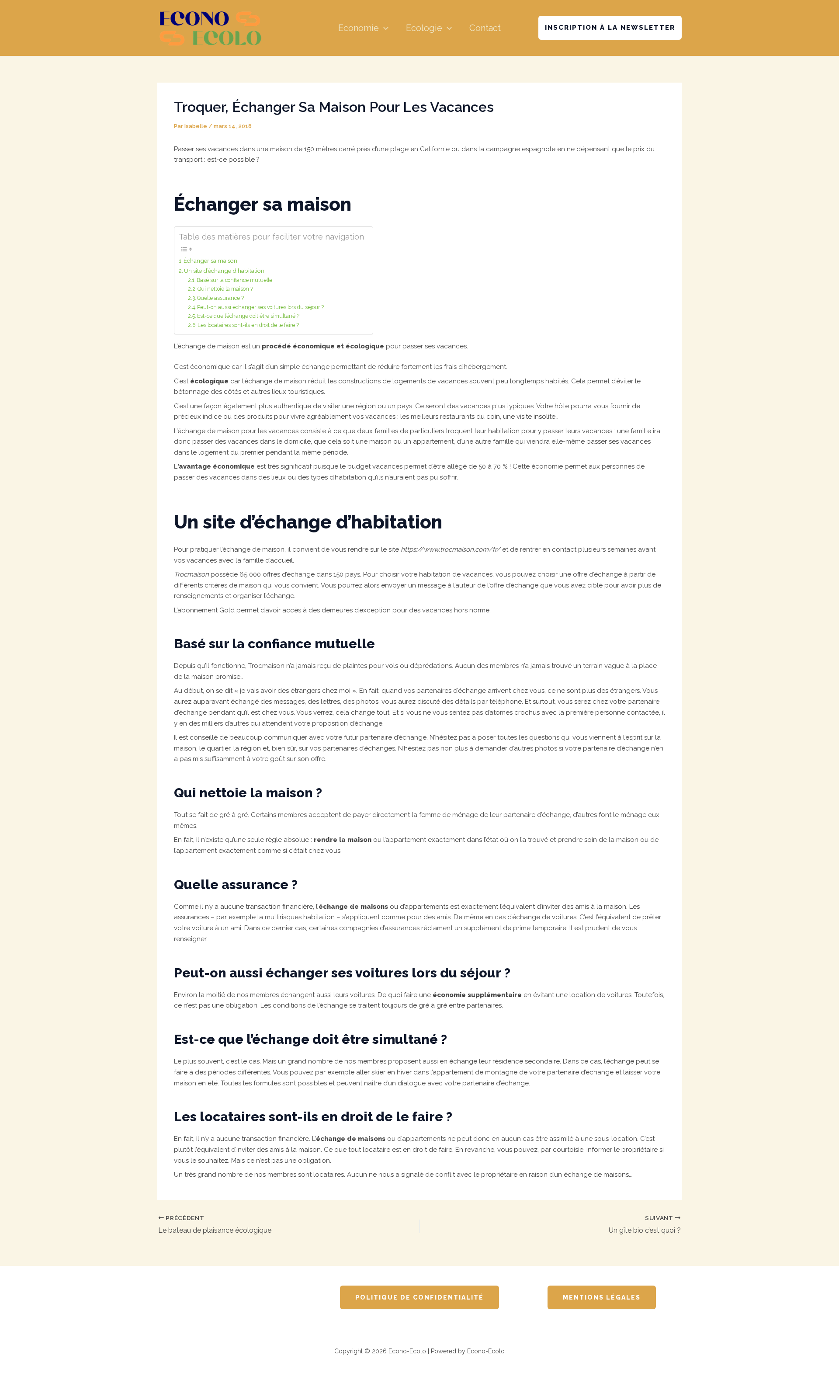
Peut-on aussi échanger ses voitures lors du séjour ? (260, 307)
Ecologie (424, 28)
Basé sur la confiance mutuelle (234, 280)
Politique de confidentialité (419, 1297)
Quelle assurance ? (220, 298)
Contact (485, 28)
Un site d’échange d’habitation (224, 270)
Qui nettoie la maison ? (225, 289)
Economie (358, 28)
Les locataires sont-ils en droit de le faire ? (248, 325)
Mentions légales (602, 1297)
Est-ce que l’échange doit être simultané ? (248, 316)
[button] (383, 27)
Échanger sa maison (210, 260)
